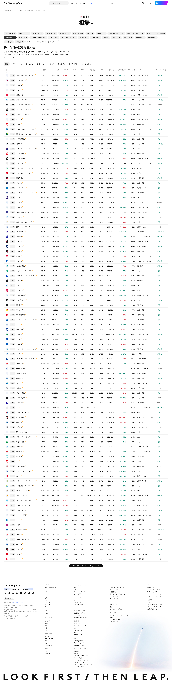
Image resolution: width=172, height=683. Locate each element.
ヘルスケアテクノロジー (145, 261)
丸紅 (17, 461)
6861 (12, 241)
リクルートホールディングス (25, 129)
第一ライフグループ (22, 490)
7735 (12, 319)
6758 (12, 158)
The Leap (77, 607)
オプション (48, 641)
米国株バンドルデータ (81, 617)
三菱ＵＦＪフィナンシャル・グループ (26, 114)
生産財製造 (140, 90)
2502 (12, 358)
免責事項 (76, 653)
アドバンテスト (21, 80)
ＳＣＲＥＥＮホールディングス (26, 320)
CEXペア (47, 602)
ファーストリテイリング (24, 173)
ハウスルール (114, 596)
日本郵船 (19, 388)
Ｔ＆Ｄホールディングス (24, 412)
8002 (12, 461)
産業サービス (141, 227)
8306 (12, 114)
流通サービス (141, 280)
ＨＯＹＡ (19, 261)
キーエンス (19, 241)
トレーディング (115, 604)
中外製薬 (19, 544)
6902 (12, 559)
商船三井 (19, 422)
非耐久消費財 (141, 246)
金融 (138, 114)
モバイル (47, 651)
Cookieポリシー (79, 658)
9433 (12, 197)
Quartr (30, 616)
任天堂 (18, 124)
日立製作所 (19, 144)
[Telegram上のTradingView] (25, 593)
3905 (12, 368)
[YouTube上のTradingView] (13, 593)
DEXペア (47, 604)
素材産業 (140, 202)
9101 (12, 388)
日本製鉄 (19, 447)
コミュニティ (84, 3)
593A (12, 163)
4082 (12, 539)
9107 (12, 534)
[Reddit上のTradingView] (33, 593)
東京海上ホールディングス (24, 222)
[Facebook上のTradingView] (9, 593)
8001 (12, 329)
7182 (12, 442)
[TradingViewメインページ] (12, 585)
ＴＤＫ (18, 339)
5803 (12, 90)
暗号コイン (48, 600)
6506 (12, 344)
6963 (12, 554)
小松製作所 (19, 403)
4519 (12, 544)
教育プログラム (152, 609)
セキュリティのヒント (81, 662)
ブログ (76, 628)
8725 (12, 437)
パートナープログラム (154, 607)
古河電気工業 (20, 139)
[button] (79, 3)
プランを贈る (78, 594)
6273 (12, 520)
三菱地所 (19, 549)
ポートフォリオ (50, 636)
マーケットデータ (79, 592)
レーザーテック (21, 188)
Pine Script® (49, 645)
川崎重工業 (19, 363)
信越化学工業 (20, 266)
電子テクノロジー (143, 75)
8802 (12, 549)
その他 (111, 3)
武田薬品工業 (20, 417)
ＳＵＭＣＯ (19, 217)
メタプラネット (21, 300)
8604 (12, 432)
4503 (12, 515)
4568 (12, 383)
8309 (12, 486)
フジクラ (19, 90)
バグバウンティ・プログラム (83, 664)
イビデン (19, 119)
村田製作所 (19, 95)
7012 (12, 363)
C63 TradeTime (79, 645)
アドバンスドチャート (154, 594)
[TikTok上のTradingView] (29, 593)
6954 (12, 310)
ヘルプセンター (79, 630)
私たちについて (79, 623)
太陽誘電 (19, 85)
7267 (12, 315)
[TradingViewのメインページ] (13, 3)
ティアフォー (20, 163)
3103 (12, 202)
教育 (111, 607)
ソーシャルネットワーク (117, 587)
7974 (12, 124)
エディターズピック (116, 609)
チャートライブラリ (153, 589)
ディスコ (19, 183)
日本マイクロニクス (22, 495)
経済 (46, 623)
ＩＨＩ (18, 324)
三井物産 (19, 305)
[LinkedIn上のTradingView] (21, 593)
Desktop (47, 653)
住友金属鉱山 (20, 295)
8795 (12, 412)
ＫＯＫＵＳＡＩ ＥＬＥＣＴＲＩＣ (26, 193)
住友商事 (19, 456)
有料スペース (114, 622)
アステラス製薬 (21, 515)
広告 (148, 602)
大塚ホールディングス (23, 505)
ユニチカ (19, 202)
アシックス (19, 246)
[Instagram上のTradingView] (17, 593)
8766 (12, 222)
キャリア (76, 632)
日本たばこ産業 (21, 373)
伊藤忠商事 (19, 329)
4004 (12, 349)
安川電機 (19, 344)
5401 (12, 446)
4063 (12, 266)
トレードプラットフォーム (155, 596)
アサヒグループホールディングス (26, 359)
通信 (138, 197)
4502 (12, 417)
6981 (12, 95)
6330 (12, 227)
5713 (12, 295)
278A (12, 104)
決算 (46, 626)
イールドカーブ (50, 638)
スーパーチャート (50, 587)
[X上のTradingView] (5, 593)
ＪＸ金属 (19, 207)
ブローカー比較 (79, 604)
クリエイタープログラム (117, 594)
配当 (46, 628)
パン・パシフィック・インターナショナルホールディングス (26, 500)
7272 (12, 466)
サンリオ (19, 354)
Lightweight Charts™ (154, 592)
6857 (12, 80)
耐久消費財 (140, 124)
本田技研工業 (20, 315)
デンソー (19, 559)
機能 (75, 587)
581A (12, 407)
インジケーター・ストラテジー (119, 615)
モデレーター (114, 598)
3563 (12, 481)
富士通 (18, 256)
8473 (12, 471)
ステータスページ (79, 666)
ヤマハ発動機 (20, 466)
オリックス (19, 290)
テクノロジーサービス (144, 105)
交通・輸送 (140, 388)
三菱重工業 (19, 178)
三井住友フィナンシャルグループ (26, 134)
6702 (12, 256)
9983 (12, 173)
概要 (75, 600)
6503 (12, 251)
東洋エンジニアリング (23, 227)
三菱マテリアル (21, 398)
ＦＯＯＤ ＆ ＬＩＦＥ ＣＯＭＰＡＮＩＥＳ (26, 481)
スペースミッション (80, 626)
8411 (12, 148)
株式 (46, 593)
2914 (12, 373)
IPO (46, 630)
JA (146, 3)
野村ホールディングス (23, 432)
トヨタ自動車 (20, 153)
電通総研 (19, 427)
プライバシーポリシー (81, 655)
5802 (12, 231)
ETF (46, 596)
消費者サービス (142, 481)
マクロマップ (49, 643)
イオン (18, 525)
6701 (12, 236)
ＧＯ (17, 407)
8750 (12, 490)
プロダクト (74, 3)
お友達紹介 (113, 592)
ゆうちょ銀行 (20, 442)
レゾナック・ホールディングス (26, 349)
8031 (12, 305)
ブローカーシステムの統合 (155, 604)
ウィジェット (151, 587)
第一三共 (19, 383)
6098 (12, 129)
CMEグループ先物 (79, 613)
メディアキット (79, 634)
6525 (12, 192)
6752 (12, 275)
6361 (12, 378)
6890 (12, 510)
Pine (46, 607)
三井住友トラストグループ (24, 486)
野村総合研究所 (21, 530)
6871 (12, 495)
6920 (12, 188)
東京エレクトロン (21, 100)
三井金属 (19, 334)
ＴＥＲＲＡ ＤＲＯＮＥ (24, 105)
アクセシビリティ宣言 (81, 660)
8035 (12, 100)
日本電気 (19, 236)
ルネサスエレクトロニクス (24, 212)
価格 (75, 589)
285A (12, 75)
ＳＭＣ (18, 520)
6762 (12, 339)
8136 (12, 354)
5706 (12, 334)
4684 (12, 451)
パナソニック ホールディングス (26, 276)
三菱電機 (19, 251)
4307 (12, 529)
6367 (12, 393)
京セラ (18, 476)
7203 (12, 153)
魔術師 (112, 617)
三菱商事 (19, 280)
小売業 (139, 168)
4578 (12, 505)
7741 (12, 261)
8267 (12, 525)
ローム (18, 554)
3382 (12, 168)
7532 (12, 500)
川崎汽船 (19, 534)
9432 (12, 285)
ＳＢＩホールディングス (24, 471)
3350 (12, 300)
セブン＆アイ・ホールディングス (26, 168)
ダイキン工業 (20, 393)
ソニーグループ (21, 158)
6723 (12, 212)
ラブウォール (114, 589)
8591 (12, 290)
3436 (12, 217)
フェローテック (21, 510)
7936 (12, 246)
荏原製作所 (19, 378)
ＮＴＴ (18, 285)
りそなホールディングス (24, 271)
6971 (12, 476)
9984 (12, 109)
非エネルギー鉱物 (143, 207)
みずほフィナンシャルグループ (26, 149)
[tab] (10, 33)
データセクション (21, 368)
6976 (12, 85)
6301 (12, 402)
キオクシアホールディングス (25, 75)
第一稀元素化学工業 (22, 539)
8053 (12, 456)
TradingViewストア (80, 641)
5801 (12, 139)
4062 (12, 119)
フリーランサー (115, 619)
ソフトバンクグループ (23, 109)
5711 (12, 398)
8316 (12, 134)
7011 (12, 178)
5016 (12, 207)
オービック (19, 451)
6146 (12, 183)
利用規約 (76, 651)
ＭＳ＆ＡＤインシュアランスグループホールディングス (26, 437)
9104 (12, 422)
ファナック (19, 310)
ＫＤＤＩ (19, 197)
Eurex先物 (77, 615)
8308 (12, 271)
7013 (12, 324)
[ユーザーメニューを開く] (151, 3)
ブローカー (103, 3)
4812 (12, 427)
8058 (12, 280)
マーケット (94, 3)
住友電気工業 (20, 232)
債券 (46, 598)
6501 (12, 144)
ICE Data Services (18, 602)
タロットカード (79, 643)
